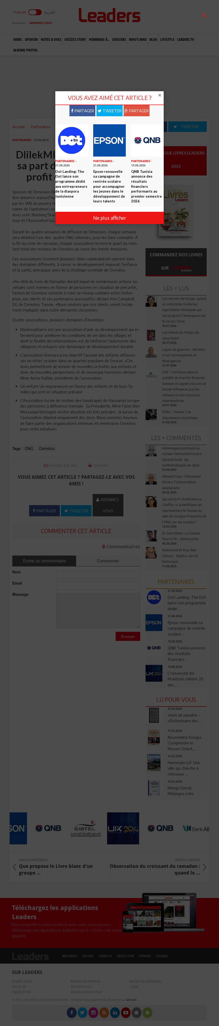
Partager (83, 110)
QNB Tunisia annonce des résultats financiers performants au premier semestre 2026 (146, 186)
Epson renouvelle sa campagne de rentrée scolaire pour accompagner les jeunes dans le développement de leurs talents (109, 186)
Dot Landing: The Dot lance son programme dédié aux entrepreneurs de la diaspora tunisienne (71, 183)
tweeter (111, 110)
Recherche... (158, 17)
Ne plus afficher (109, 218)
